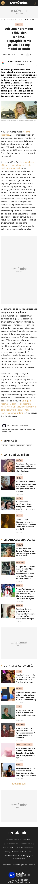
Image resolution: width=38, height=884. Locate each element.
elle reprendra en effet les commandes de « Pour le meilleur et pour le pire (17, 165)
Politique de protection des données (18, 852)
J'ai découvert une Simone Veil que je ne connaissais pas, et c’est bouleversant (26, 552)
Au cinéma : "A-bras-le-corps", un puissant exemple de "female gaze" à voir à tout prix (25, 505)
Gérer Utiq (16, 865)
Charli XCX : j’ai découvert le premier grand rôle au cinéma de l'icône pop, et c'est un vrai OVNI (26, 524)
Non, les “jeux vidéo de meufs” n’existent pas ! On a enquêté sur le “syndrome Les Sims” (25, 678)
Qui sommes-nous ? (11, 844)
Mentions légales (26, 844)
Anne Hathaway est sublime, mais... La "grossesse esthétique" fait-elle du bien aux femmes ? (25, 733)
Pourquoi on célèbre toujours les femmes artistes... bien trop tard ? (26, 714)
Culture (20, 19)
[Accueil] (19, 2)
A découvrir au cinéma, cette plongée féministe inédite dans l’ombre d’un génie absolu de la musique (26, 486)
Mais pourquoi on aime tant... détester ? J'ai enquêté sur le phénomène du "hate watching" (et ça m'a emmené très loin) (25, 572)
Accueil (3, 19)
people (28, 446)
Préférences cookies (29, 865)
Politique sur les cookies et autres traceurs (18, 848)
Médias (12, 446)
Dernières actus (11, 19)
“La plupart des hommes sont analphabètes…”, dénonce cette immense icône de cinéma (26, 467)
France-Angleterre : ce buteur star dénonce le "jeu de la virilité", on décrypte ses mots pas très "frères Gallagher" (25, 594)
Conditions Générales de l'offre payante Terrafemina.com (19, 857)
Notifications (6, 865)
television (20, 446)
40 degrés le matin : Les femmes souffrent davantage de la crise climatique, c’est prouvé (26, 772)
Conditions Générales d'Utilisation (18, 840)
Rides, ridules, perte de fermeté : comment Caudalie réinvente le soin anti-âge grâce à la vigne (25, 753)
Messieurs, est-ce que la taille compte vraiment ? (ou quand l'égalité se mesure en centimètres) (26, 696)
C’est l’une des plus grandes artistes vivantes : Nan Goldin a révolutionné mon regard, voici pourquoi (25, 614)
